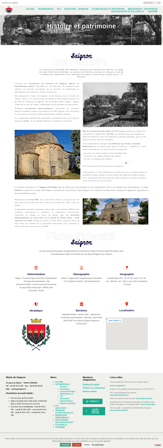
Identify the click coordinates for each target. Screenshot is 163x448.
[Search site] (159, 3)
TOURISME (60, 427)
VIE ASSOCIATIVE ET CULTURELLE (64, 423)
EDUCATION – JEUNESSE (61, 409)
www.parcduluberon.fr (119, 395)
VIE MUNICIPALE (62, 384)
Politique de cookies (91, 384)
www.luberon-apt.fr (144, 398)
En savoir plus (98, 445)
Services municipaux (65, 388)
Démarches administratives (66, 399)
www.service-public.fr (119, 410)
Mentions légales (90, 391)
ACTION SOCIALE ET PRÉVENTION (64, 414)
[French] (160, 445)
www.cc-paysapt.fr (117, 386)
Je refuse (77, 445)
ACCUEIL (59, 382)
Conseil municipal (67, 391)
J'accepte (65, 445)
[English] (158, 445)
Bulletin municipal (67, 403)
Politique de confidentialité (94, 388)
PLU (57, 406)
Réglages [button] (87, 445)
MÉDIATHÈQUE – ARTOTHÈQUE (62, 419)
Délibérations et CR (66, 395)
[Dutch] (156, 445)
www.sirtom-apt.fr (148, 404)
